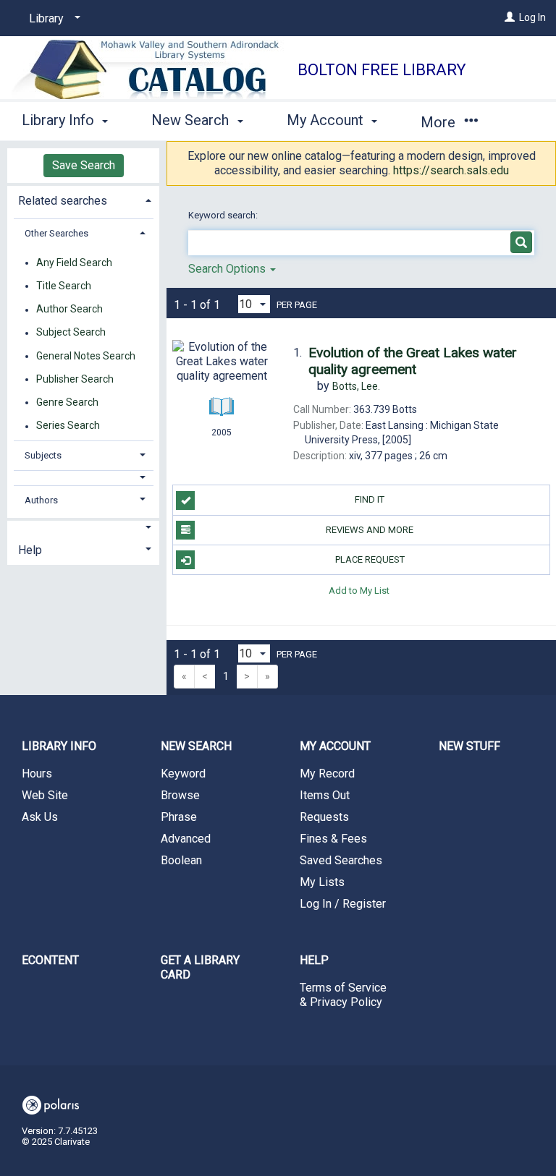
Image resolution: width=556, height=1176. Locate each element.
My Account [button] (327, 120)
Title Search (63, 285)
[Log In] (510, 17)
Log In (532, 17)
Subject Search (71, 332)
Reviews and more (369, 529)
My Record (327, 773)
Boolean (181, 860)
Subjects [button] (43, 455)
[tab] (83, 199)
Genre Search (67, 402)
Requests (324, 817)
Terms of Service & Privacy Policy (343, 995)
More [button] (440, 122)
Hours (37, 773)
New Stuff (469, 746)
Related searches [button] (62, 201)
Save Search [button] (83, 165)
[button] (83, 477)
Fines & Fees (333, 838)
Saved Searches (341, 860)
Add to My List (359, 589)
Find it (369, 499)
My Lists (322, 882)
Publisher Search (75, 379)
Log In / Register (343, 904)
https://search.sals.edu (451, 170)
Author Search (69, 309)
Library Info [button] (60, 120)
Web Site (45, 795)
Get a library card (200, 967)
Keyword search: (224, 215)
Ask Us (40, 817)
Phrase (179, 817)
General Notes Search (85, 356)
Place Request (370, 559)
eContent (50, 960)
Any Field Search (74, 262)
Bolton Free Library (382, 70)
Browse (180, 795)
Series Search (68, 426)
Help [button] (30, 550)
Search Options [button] (228, 269)
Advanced (186, 838)
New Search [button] (191, 120)
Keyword (183, 773)
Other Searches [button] (56, 233)
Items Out (325, 795)
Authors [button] (41, 500)
